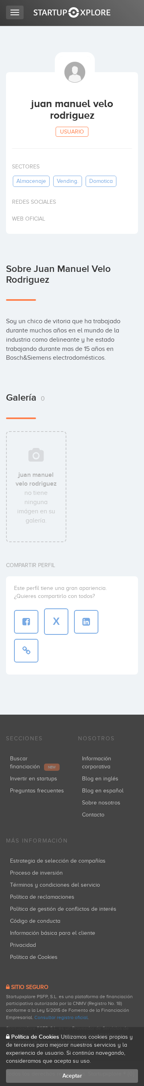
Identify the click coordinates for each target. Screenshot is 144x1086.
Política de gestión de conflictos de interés (63, 909)
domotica (101, 181)
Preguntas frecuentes (37, 791)
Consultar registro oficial (61, 1017)
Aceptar (72, 1075)
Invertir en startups (33, 779)
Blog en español (103, 791)
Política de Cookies (34, 957)
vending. (67, 181)
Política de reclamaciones (42, 897)
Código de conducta (35, 921)
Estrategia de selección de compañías (58, 861)
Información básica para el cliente (52, 933)
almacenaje (31, 181)
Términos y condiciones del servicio (55, 885)
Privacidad (23, 945)
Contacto (93, 815)
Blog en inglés (100, 779)
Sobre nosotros (101, 803)
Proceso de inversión (36, 873)
